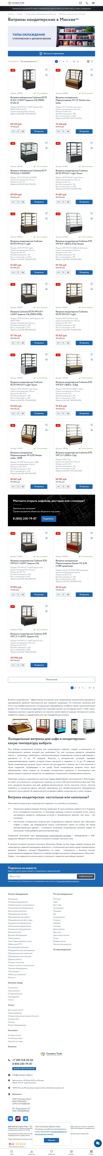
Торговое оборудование (17, 968)
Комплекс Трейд (15, 982)
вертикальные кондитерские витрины (53, 835)
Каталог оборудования (18, 894)
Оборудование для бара (18, 914)
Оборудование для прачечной (20, 953)
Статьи (11, 1000)
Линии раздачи (14, 938)
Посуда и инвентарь (16, 962)
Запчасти (11, 977)
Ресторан (57, 899)
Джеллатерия (58, 929)
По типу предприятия (62, 894)
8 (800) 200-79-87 (25, 519)
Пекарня (56, 920)
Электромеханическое (17, 911)
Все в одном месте (15, 1010)
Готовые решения (15, 993)
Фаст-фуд (57, 905)
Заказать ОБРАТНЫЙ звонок (24, 1069)
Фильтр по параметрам (54, 53)
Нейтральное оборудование (19, 926)
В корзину (39, 131)
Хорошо (51, 1140)
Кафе (55, 902)
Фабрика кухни (59, 941)
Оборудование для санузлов (19, 956)
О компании (13, 987)
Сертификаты (13, 996)
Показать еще (51, 679)
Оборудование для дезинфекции (21, 950)
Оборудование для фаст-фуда (20, 920)
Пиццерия (57, 911)
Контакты (12, 1046)
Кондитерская (59, 917)
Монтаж (11, 1022)
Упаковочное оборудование (19, 929)
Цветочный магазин (61, 935)
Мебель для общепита (17, 974)
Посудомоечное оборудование (20, 908)
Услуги (11, 1005)
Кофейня (56, 923)
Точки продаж (13, 971)
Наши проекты (14, 990)
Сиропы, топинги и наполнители (21, 965)
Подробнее (48, 518)
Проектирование (15, 1013)
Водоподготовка (14, 932)
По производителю (62, 949)
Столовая (57, 926)
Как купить (13, 1030)
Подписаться (85, 876)
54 (74, 61)
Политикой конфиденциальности (68, 881)
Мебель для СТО (15, 944)
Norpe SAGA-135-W (58, 779)
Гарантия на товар (15, 1041)
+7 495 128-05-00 (22, 1060)
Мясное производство (62, 944)
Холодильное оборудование (19, 923)
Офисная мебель (15, 959)
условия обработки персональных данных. (50, 1133)
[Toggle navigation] (93, 3)
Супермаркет (58, 908)
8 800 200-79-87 (22, 1064)
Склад (55, 938)
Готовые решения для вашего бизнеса (23, 1016)
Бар (54, 914)
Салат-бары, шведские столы (20, 941)
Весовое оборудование (17, 935)
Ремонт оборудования (17, 1025)
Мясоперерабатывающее (18, 947)
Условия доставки (15, 1038)
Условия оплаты (14, 1035)
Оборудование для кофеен (19, 917)
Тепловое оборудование (18, 902)
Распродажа (13, 899)
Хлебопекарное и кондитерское (21, 905)
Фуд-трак (57, 932)
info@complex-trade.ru (22, 1075)
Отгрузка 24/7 (13, 1019)
